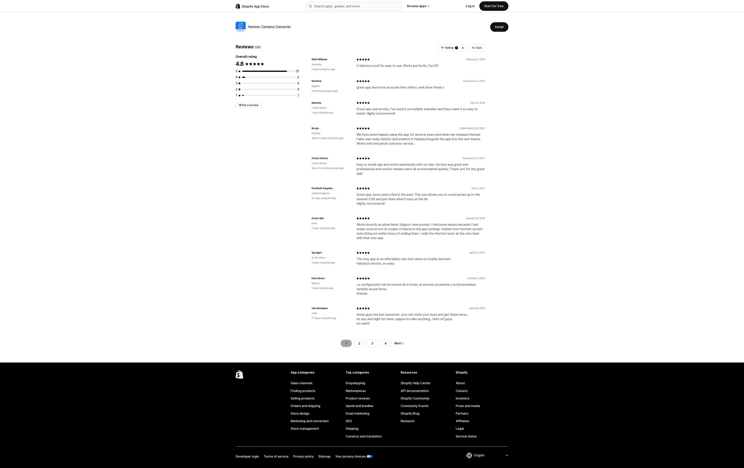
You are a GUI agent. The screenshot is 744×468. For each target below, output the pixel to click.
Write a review (248, 105)
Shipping (352, 428)
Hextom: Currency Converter (269, 27)
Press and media (468, 406)
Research (407, 421)
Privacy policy (303, 456)
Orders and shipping (305, 406)
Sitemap (324, 456)
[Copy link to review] (329, 59)
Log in (470, 6)
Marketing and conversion (310, 421)
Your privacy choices (350, 456)
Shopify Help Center (416, 383)
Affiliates (462, 421)
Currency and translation (364, 436)
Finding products (303, 391)
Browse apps (416, 6)
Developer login (247, 456)
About (460, 383)
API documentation (415, 391)
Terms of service (276, 456)
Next (397, 343)
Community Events (414, 406)
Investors (462, 398)
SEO (349, 421)
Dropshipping (355, 383)
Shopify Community (415, 398)
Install (499, 27)
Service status (466, 436)
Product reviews (358, 398)
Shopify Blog (410, 413)
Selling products (302, 398)
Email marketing (357, 413)
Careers (462, 391)
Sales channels (301, 383)
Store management (305, 428)
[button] (463, 47)
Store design (300, 413)
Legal (460, 428)
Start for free (494, 6)
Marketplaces (356, 391)
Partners (462, 413)
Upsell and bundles (359, 406)
